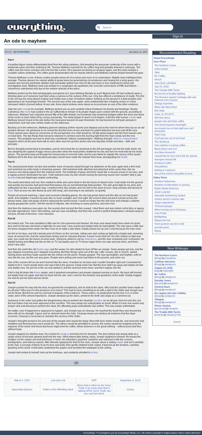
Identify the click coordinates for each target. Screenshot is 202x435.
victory (94, 352)
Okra (157, 72)
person (159, 283)
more (177, 322)
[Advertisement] (101, 10)
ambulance (91, 239)
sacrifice (98, 300)
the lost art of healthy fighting (169, 93)
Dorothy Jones (162, 280)
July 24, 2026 (161, 86)
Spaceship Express (22, 389)
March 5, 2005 (22, 380)
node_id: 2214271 (164, 114)
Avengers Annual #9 (165, 159)
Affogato (159, 299)
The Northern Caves (165, 65)
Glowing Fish (174, 314)
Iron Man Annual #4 (164, 152)
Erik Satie (159, 110)
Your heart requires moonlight (170, 124)
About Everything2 (163, 58)
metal (27, 111)
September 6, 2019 (130, 380)
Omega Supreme (163, 103)
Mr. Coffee (159, 76)
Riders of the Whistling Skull (58, 389)
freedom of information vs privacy (172, 185)
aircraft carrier (161, 227)
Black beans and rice (165, 148)
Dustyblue (170, 258)
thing (158, 258)
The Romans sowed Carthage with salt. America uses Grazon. (175, 98)
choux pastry (161, 69)
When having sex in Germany (170, 209)
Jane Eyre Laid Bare (165, 83)
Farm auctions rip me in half (169, 224)
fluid (10, 190)
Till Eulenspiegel (163, 206)
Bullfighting (160, 216)
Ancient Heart (162, 287)
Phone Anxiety (162, 305)
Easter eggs (43, 249)
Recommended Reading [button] (178, 53)
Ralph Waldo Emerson (166, 188)
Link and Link (58, 380)
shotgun (64, 334)
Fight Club (160, 134)
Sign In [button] (178, 36)
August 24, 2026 (163, 268)
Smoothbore (161, 166)
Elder (128, 293)
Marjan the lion (162, 220)
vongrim (173, 308)
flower (37, 272)
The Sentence (161, 141)
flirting (157, 231)
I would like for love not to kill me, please (175, 156)
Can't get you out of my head (169, 138)
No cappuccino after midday (170, 293)
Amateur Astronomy (164, 181)
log (157, 270)
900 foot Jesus (162, 117)
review (158, 314)
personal (160, 308)
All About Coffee (163, 163)
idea (8, 51)
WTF (94, 380)
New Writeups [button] (177, 248)
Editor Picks (160, 177)
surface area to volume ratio (169, 199)
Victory (130, 389)
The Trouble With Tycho (167, 90)
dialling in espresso (164, 170)
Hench (158, 79)
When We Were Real (165, 107)
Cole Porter (160, 213)
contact (133, 117)
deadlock (13, 177)
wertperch (170, 264)
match (120, 342)
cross (25, 109)
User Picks (159, 61)
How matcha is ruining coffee (169, 145)
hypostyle (168, 270)
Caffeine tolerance (164, 261)
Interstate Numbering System (169, 195)
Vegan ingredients (164, 202)
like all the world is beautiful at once (173, 173)
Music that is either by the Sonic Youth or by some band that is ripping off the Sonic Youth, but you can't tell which (94, 389)
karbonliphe (23, 51)
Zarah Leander (162, 192)
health (124, 157)
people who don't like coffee (169, 121)
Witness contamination (125, 138)
